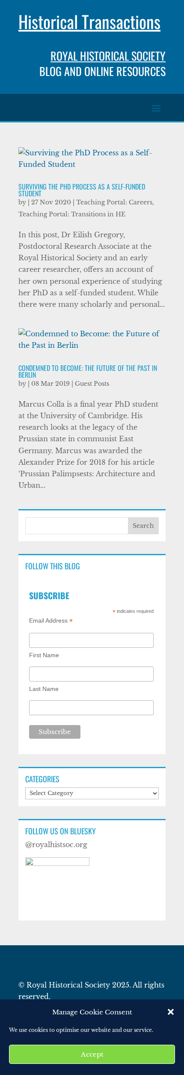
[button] (170, 1012)
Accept (92, 1054)
